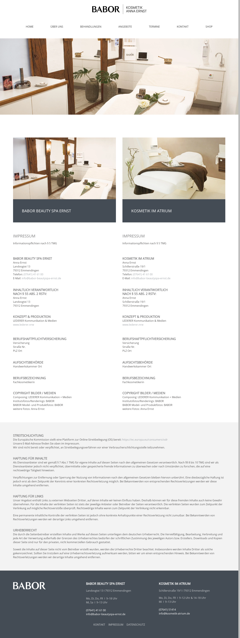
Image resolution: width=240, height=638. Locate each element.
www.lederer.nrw (23, 324)
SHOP (209, 26)
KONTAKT (99, 624)
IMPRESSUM (115, 624)
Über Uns (56, 26)
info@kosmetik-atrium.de (174, 613)
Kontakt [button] (183, 26)
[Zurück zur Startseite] (119, 9)
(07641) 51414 (167, 609)
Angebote (125, 26)
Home (29, 26)
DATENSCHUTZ (136, 624)
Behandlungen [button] (90, 26)
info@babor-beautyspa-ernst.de (41, 278)
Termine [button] (154, 26)
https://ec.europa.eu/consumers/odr (145, 439)
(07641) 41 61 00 (33, 274)
